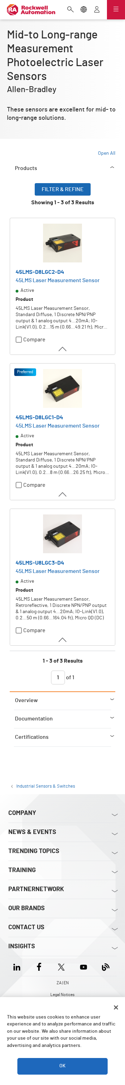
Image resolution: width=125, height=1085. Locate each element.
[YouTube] (83, 966)
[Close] (116, 1007)
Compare (34, 339)
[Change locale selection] (84, 10)
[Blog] (105, 966)
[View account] (97, 10)
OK (62, 1066)
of (69, 677)
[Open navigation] (116, 9)
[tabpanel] (62, 437)
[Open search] (70, 10)
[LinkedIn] (18, 966)
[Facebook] (39, 966)
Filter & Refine (63, 189)
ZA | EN (63, 983)
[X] (61, 966)
